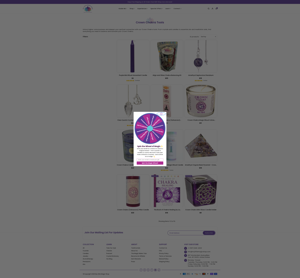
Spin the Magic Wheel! (150, 163)
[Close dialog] (161, 113)
